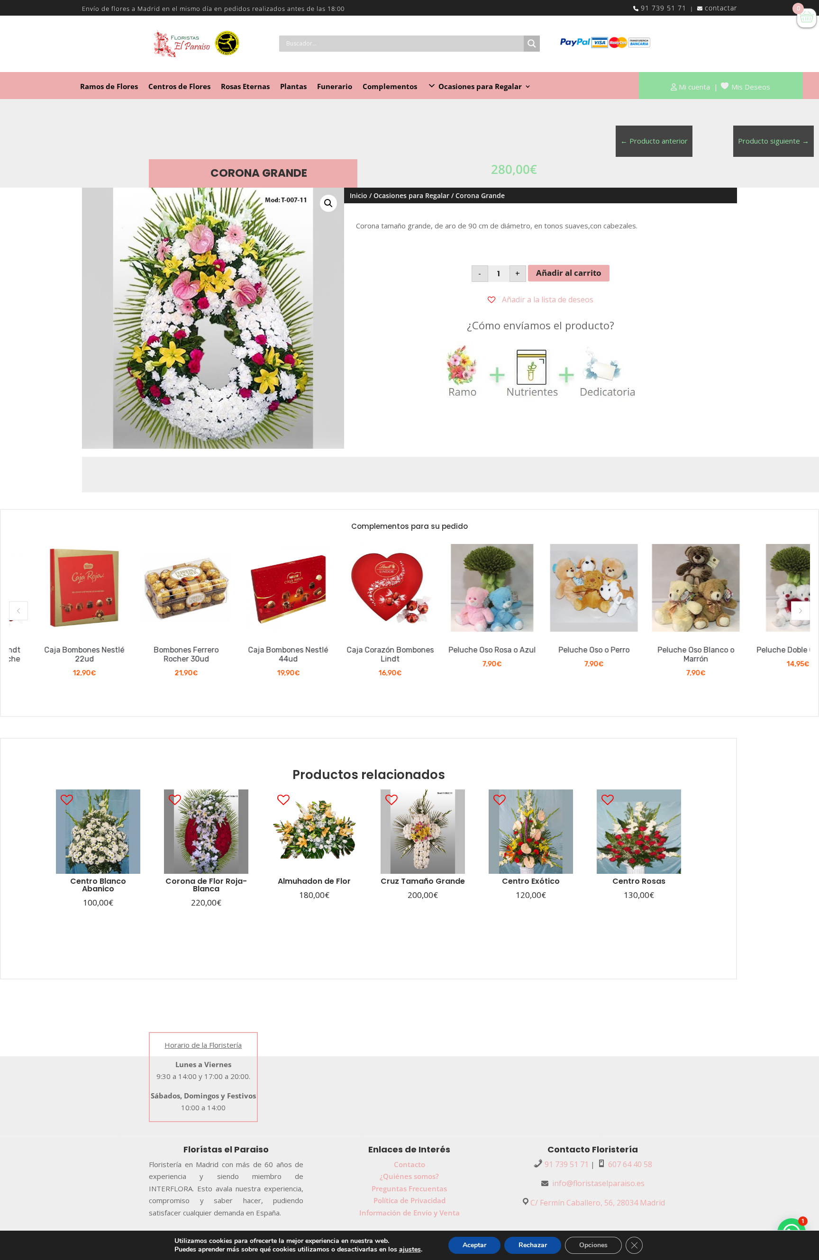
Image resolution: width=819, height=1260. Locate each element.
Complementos (390, 87)
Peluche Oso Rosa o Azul (460, 649)
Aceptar (474, 1245)
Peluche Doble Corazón (766, 649)
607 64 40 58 (630, 1164)
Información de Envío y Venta (409, 1212)
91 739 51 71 (663, 7)
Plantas (293, 87)
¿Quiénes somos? (409, 1176)
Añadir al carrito (568, 272)
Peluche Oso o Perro (562, 649)
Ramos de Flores (109, 87)
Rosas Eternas (245, 87)
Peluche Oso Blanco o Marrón (664, 654)
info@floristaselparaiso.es (598, 1183)
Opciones (593, 1245)
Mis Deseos (750, 86)
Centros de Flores (179, 87)
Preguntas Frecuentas (409, 1188)
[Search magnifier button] (532, 44)
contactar (721, 7)
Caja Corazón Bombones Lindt (358, 654)
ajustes (410, 1249)
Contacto (409, 1164)
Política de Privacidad (409, 1200)
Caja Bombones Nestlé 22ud (53, 654)
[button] (18, 610)
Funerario (334, 87)
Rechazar (533, 1245)
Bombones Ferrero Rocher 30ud (154, 654)
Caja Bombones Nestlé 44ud (257, 654)
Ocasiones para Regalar (411, 195)
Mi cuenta (694, 86)
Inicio (358, 195)
